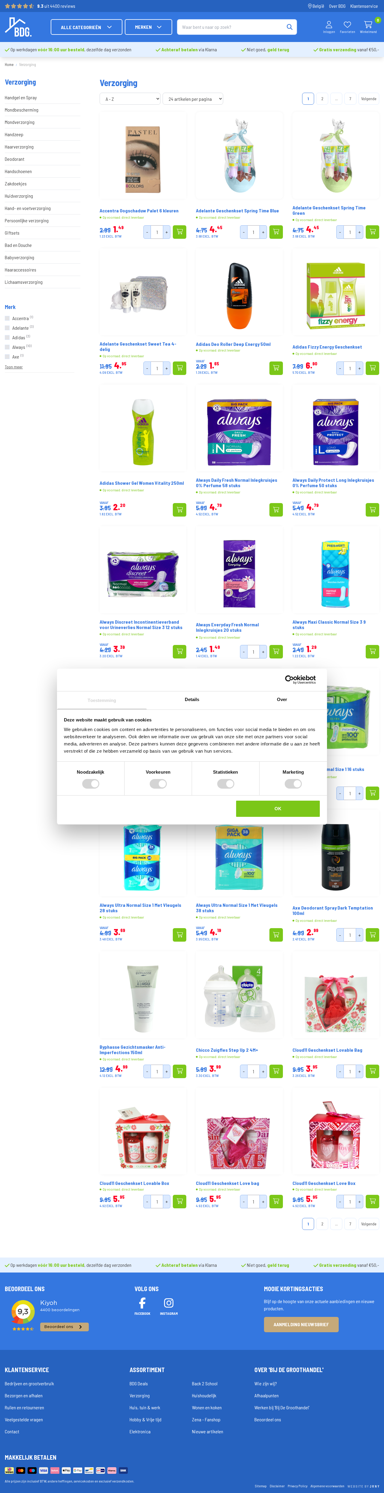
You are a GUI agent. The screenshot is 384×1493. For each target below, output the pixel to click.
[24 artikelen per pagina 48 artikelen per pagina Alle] (194, 99)
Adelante (23, 328)
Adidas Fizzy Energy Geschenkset (327, 346)
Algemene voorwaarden (327, 1486)
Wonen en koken (207, 1407)
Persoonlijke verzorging (27, 220)
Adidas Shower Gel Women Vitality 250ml (142, 483)
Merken (143, 27)
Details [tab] (192, 699)
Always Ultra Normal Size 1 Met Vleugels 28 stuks (140, 907)
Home (9, 64)
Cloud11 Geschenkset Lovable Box (134, 1183)
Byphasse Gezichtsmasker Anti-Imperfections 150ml (133, 1049)
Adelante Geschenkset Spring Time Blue (237, 210)
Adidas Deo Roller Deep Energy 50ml (233, 344)
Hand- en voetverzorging (28, 208)
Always (22, 347)
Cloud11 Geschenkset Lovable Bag (327, 1050)
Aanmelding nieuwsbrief (301, 1324)
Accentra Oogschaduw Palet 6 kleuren (139, 210)
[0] (368, 24)
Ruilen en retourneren (24, 1407)
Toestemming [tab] (102, 700)
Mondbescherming (21, 109)
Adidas (21, 337)
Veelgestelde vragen (24, 1419)
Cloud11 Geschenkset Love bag (227, 1183)
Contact (12, 1431)
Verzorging (140, 1395)
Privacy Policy (298, 1486)
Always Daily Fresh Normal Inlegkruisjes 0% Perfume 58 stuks (236, 482)
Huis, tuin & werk (145, 1407)
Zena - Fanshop (206, 1419)
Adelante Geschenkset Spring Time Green (329, 210)
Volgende (368, 98)
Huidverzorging (19, 196)
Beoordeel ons (267, 1419)
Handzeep (14, 134)
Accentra (22, 318)
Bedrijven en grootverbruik (29, 1383)
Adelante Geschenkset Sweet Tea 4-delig (138, 346)
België (318, 6)
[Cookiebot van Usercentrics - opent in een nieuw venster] (294, 679)
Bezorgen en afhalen (24, 1395)
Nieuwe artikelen (207, 1431)
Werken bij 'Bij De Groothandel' (281, 1407)
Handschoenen (18, 171)
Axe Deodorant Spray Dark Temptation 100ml (332, 910)
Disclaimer (277, 1486)
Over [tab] (282, 699)
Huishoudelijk (204, 1395)
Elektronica (140, 1431)
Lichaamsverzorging (24, 282)
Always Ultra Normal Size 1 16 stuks (328, 769)
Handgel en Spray (21, 97)
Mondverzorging (19, 122)
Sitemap (261, 1486)
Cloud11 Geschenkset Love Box (324, 1183)
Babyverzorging (19, 257)
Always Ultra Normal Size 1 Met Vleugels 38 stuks (237, 907)
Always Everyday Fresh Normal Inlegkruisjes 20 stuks (227, 627)
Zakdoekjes (16, 183)
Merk (10, 307)
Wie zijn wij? (265, 1383)
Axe (17, 356)
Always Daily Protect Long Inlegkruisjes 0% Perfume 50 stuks (333, 482)
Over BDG (337, 6)
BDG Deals (139, 1383)
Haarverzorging (19, 146)
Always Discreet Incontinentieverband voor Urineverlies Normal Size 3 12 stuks (141, 624)
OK (277, 808)
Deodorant (14, 159)
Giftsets (12, 232)
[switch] (158, 784)
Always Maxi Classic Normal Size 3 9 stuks (329, 624)
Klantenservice (364, 6)
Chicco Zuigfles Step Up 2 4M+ (227, 1050)
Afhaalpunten (266, 1395)
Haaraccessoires (20, 269)
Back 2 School (205, 1383)
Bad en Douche (18, 245)
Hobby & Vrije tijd (145, 1419)
